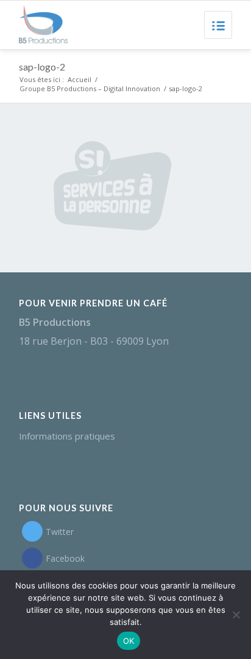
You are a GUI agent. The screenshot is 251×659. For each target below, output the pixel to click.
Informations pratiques (67, 436)
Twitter (60, 531)
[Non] (236, 615)
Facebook (65, 558)
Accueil (79, 79)
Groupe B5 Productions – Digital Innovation (89, 88)
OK (129, 641)
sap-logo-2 (42, 66)
